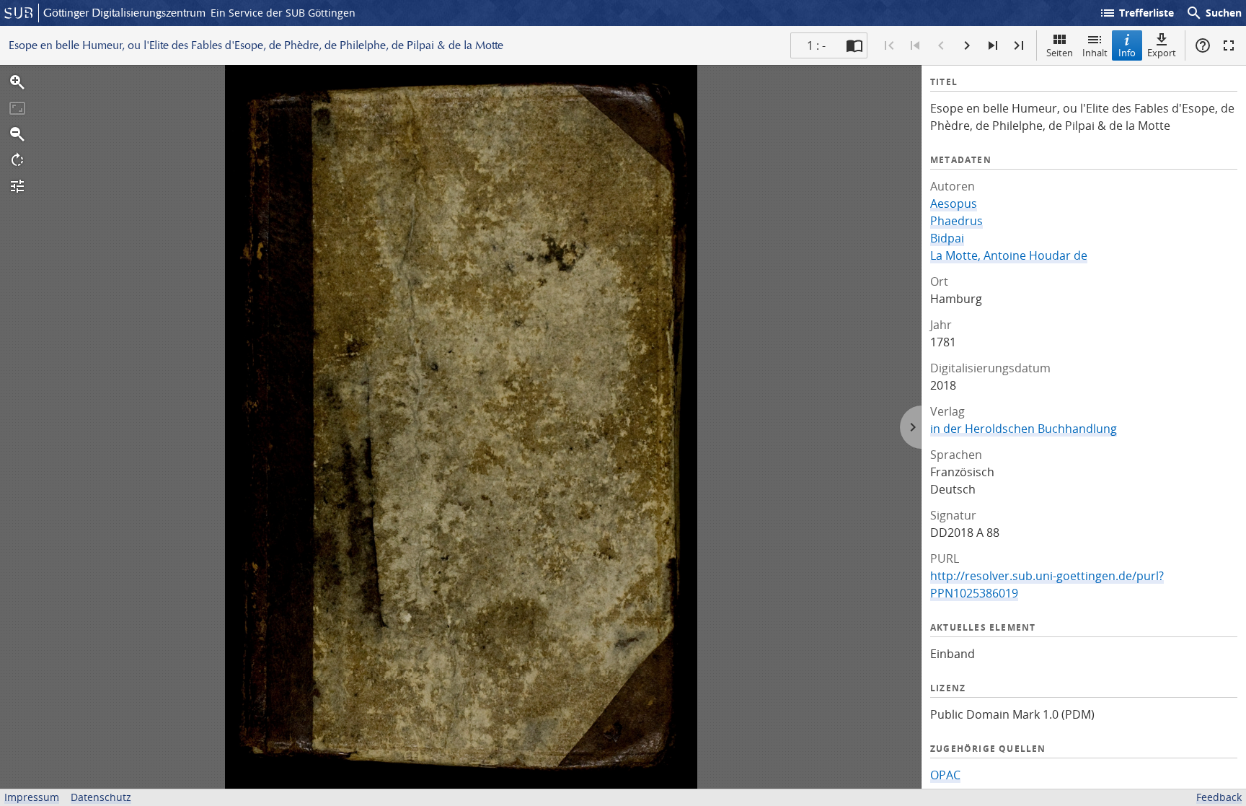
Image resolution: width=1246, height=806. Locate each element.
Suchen (1213, 13)
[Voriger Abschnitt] (915, 45)
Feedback (1219, 797)
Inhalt (1095, 52)
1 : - (816, 45)
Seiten (1059, 52)
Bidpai (947, 238)
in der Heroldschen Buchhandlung (1023, 429)
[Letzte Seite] (1019, 45)
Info (1127, 52)
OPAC (945, 775)
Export (1161, 52)
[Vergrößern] (17, 82)
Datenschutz (101, 797)
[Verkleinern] (17, 134)
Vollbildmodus (1229, 45)
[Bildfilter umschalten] (17, 186)
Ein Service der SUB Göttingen (283, 12)
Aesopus (953, 203)
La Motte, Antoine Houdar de (1008, 255)
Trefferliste (1136, 13)
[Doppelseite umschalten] (854, 45)
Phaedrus (956, 221)
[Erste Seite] (889, 45)
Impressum (31, 797)
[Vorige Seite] (941, 45)
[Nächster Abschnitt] (993, 45)
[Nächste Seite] (967, 45)
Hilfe (1203, 45)
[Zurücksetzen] (17, 108)
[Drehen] (17, 160)
